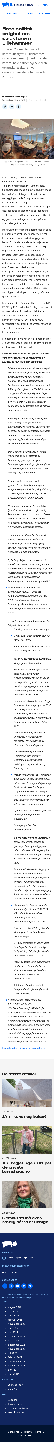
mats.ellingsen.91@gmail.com (21, 1257)
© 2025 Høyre (13, 1432)
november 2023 (16, 1336)
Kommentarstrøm (18, 1408)
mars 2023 (13, 1340)
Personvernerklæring (32, 1432)
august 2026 (14, 1307)
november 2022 (16, 1348)
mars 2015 (13, 1374)
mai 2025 (13, 1328)
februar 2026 (15, 1319)
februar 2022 (15, 1357)
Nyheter (46, 14)
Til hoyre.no (12, 14)
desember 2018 (16, 1361)
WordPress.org (16, 1412)
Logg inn (13, 1399)
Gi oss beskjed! (10, 1272)
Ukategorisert (15, 1384)
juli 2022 (12, 1353)
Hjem (30, 14)
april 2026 (13, 1315)
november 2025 (16, 1323)
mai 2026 (13, 1311)
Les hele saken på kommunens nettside (23, 1048)
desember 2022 (16, 1344)
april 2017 (13, 1369)
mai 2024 (13, 1332)
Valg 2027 (13, 1389)
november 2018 (16, 1365)
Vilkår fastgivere (24, 1435)
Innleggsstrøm (16, 1404)
